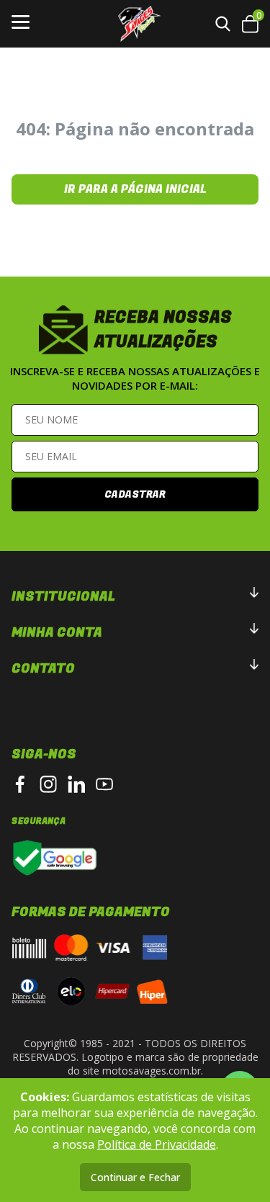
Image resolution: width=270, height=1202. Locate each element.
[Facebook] (20, 784)
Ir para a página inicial (135, 189)
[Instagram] (48, 784)
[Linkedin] (76, 784)
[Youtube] (104, 784)
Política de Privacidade (156, 1144)
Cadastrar (135, 494)
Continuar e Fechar (135, 1177)
